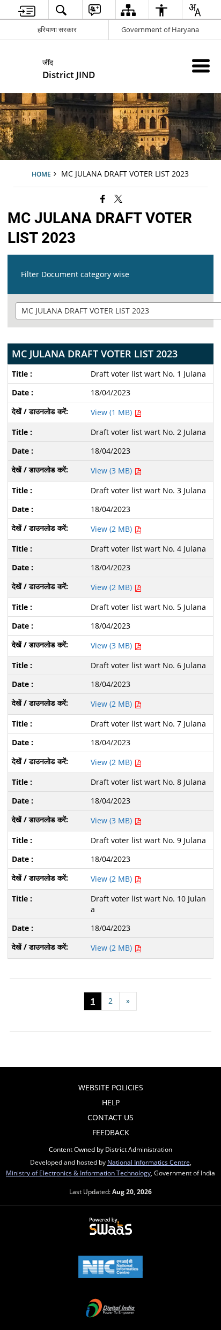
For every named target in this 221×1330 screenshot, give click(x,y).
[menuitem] (26, 10)
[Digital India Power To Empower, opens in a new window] (110, 1309)
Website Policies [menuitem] (110, 1087)
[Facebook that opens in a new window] (102, 198)
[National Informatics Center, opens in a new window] (110, 1268)
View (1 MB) (112, 412)
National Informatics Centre (148, 1162)
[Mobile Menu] (200, 65)
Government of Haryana (160, 29)
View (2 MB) (112, 529)
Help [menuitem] (111, 1102)
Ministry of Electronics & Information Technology (78, 1172)
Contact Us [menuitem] (110, 1117)
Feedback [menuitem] (110, 1132)
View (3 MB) (112, 470)
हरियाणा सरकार (57, 29)
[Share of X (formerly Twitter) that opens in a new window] (118, 198)
